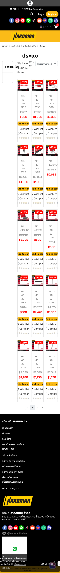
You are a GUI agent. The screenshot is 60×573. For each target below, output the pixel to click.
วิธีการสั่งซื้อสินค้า (11, 455)
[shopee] (39, 20)
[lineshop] (50, 20)
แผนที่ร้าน (7, 439)
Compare (24, 133)
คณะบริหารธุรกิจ (10, 488)
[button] (31, 14)
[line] (28, 20)
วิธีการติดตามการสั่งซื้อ (13, 461)
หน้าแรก (5, 45)
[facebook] (11, 20)
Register (52, 14)
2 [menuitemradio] (37, 407)
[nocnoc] (56, 20)
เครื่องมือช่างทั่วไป (29, 45)
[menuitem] (47, 407)
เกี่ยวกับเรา (7, 428)
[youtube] (22, 20)
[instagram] (17, 20)
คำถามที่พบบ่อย (10, 477)
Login (41, 14)
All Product (16, 45)
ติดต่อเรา (6, 433)
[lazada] (44, 20)
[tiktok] (33, 20)
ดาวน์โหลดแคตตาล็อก (13, 444)
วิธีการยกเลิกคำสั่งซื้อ (12, 472)
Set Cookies (47, 563)
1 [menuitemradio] (32, 407)
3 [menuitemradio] (42, 407)
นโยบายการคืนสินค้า (12, 466)
